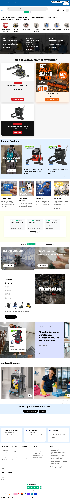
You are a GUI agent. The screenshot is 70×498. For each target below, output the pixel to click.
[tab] (8, 283)
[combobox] (27, 9)
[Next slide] (67, 177)
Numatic (26, 167)
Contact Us (66, 4)
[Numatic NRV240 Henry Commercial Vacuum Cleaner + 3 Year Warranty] (35, 155)
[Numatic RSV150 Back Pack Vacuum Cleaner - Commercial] (17, 336)
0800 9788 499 (16, 2)
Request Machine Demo (57, 1)
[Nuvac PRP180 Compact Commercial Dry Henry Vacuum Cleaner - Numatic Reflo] (8, 305)
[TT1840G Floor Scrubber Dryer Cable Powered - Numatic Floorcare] (21, 305)
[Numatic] (50, 289)
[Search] (46, 9)
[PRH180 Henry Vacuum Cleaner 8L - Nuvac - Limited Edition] (58, 155)
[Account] (63, 10)
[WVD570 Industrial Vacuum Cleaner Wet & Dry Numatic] (14, 305)
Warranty (66, 1)
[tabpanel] (18, 310)
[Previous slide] (63, 177)
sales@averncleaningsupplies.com (59, 461)
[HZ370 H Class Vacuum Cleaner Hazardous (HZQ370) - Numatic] (28, 305)
